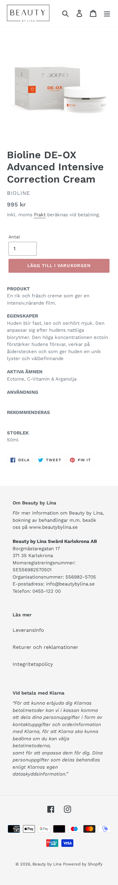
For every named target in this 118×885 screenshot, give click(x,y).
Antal (14, 236)
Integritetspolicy (33, 664)
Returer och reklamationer (45, 647)
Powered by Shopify (83, 864)
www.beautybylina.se (53, 527)
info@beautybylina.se (70, 584)
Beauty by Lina (46, 864)
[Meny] (107, 13)
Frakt (40, 215)
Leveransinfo (28, 630)
